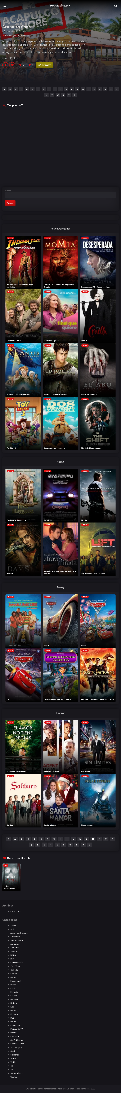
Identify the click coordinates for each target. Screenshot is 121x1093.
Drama (13, 984)
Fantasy (13, 995)
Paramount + (15, 1025)
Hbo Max (14, 999)
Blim (12, 958)
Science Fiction (17, 1043)
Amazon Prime (16, 940)
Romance (14, 1036)
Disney (13, 977)
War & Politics (16, 1073)
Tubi (12, 1065)
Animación (14, 944)
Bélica (13, 955)
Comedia (14, 970)
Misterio (14, 1014)
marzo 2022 (15, 911)
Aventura (14, 951)
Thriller (13, 1062)
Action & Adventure (19, 933)
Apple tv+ (14, 947)
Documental (15, 981)
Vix (11, 1069)
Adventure (15, 936)
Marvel (13, 1010)
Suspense (14, 1054)
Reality (14, 58)
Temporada (15, 105)
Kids (12, 1006)
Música (13, 1018)
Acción (13, 925)
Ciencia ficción (16, 962)
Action (13, 929)
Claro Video (15, 966)
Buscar (8, 190)
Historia (13, 1003)
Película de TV (16, 1029)
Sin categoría (16, 1047)
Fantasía (14, 992)
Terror (13, 1058)
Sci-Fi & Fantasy (17, 1040)
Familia (13, 988)
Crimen (13, 973)
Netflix (13, 1021)
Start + (13, 1051)
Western (14, 1077)
